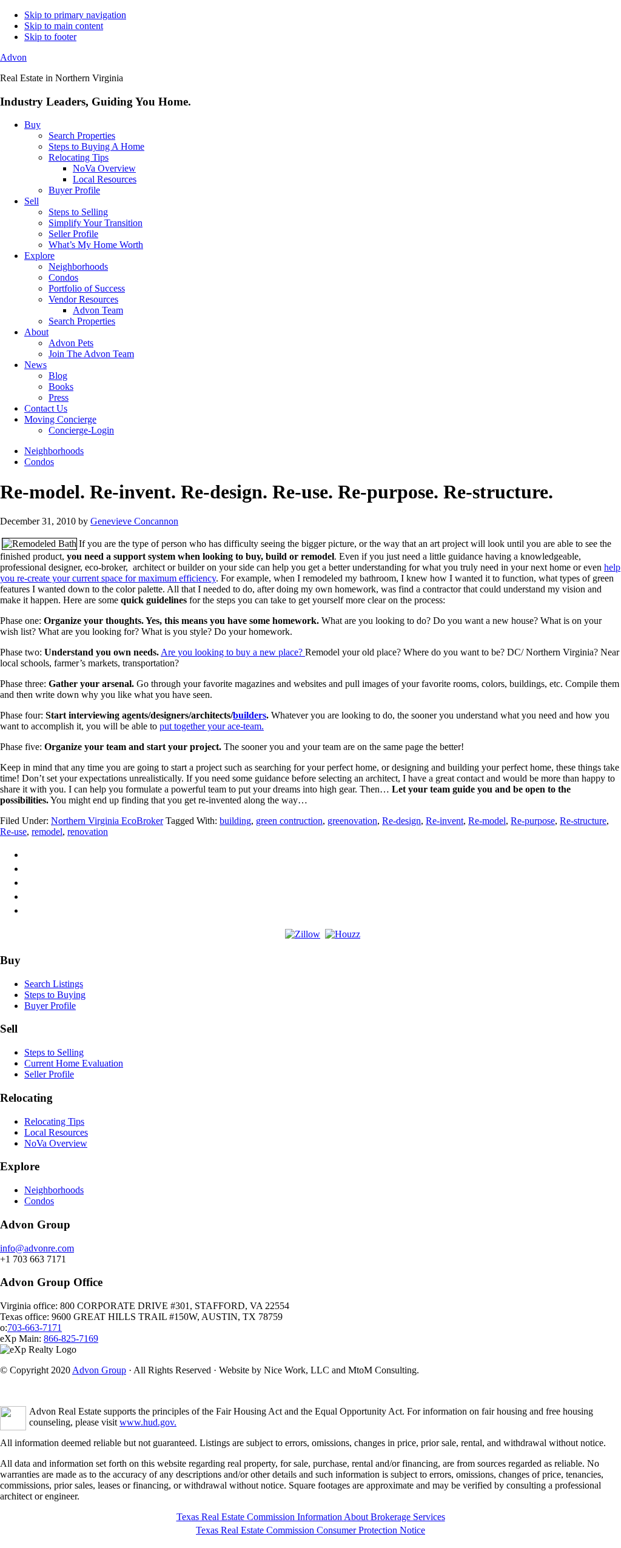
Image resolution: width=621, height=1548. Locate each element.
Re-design (401, 821)
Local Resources (56, 1132)
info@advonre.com (37, 1248)
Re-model (487, 821)
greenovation (352, 821)
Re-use (13, 831)
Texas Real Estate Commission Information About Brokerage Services (310, 1517)
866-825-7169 (71, 1338)
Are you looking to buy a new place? (233, 652)
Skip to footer (50, 37)
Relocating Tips (54, 1121)
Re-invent (444, 821)
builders (249, 715)
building (235, 821)
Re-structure (583, 821)
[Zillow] (303, 934)
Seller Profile (49, 1074)
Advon (13, 57)
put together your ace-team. (211, 726)
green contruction (289, 821)
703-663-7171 (34, 1327)
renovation (87, 831)
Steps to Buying (55, 995)
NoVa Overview (55, 1143)
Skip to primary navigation (75, 15)
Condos (39, 1201)
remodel (47, 831)
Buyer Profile (50, 1005)
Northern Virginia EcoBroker (107, 821)
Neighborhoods (54, 1190)
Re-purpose (533, 821)
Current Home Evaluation (73, 1063)
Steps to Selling (54, 1052)
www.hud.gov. (147, 1422)
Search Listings (53, 984)
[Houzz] (343, 934)
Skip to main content (63, 26)
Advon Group (99, 1370)
